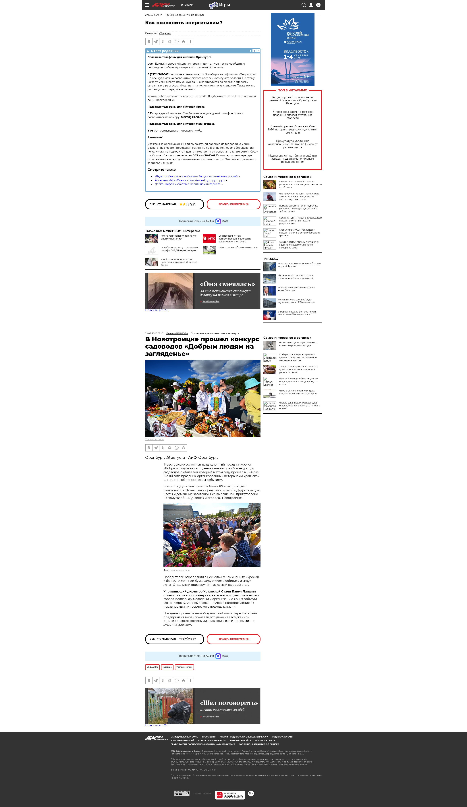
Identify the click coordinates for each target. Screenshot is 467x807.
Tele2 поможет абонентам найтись (238, 247)
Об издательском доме (184, 737)
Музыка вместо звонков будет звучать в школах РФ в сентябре (296, 301)
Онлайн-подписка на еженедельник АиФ (244, 737)
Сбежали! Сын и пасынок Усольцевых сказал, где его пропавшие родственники (300, 220)
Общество (165, 33)
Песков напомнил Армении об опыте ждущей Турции (299, 264)
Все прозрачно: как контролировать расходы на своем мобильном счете (235, 238)
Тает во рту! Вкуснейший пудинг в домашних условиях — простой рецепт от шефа (298, 369)
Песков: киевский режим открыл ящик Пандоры (296, 288)
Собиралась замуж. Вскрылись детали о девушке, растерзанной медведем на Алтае (298, 357)
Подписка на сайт (282, 737)
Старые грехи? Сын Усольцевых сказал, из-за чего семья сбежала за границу (299, 232)
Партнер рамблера (202, 793)
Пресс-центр (209, 737)
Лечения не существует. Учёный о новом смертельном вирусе (298, 344)
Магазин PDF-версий (182, 740)
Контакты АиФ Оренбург (212, 740)
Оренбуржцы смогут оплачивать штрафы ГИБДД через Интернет (179, 249)
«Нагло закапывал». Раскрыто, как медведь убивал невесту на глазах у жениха (299, 405)
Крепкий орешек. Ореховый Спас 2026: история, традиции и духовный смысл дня (293, 129)
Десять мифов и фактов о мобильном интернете (188, 184)
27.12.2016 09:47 (153, 14)
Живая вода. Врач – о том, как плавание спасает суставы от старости (292, 115)
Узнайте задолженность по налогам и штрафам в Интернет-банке (179, 262)
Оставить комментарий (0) (234, 204)
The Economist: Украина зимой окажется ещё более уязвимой (295, 276)
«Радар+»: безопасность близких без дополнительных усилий (196, 176)
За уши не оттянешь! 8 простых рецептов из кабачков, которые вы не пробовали (300, 184)
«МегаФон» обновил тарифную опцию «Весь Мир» (178, 237)
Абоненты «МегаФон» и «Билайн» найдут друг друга (190, 180)
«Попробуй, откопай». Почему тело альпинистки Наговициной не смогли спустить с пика (299, 196)
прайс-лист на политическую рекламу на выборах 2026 (203, 744)
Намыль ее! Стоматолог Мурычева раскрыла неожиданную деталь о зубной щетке (298, 208)
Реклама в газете (265, 740)
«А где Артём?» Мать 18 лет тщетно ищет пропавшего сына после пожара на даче (299, 244)
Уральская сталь (154, 439)
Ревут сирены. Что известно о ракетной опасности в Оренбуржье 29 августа (293, 100)
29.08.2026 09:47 (154, 333)
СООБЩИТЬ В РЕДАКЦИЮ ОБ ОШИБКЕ (259, 744)
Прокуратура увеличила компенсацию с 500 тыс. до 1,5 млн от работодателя (293, 144)
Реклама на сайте (240, 740)
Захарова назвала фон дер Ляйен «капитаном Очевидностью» (297, 313)
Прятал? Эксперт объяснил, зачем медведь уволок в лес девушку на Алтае (298, 381)
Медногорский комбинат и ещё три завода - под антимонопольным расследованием (292, 158)
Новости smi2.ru (157, 310)
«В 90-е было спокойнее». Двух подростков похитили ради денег (298, 392)
